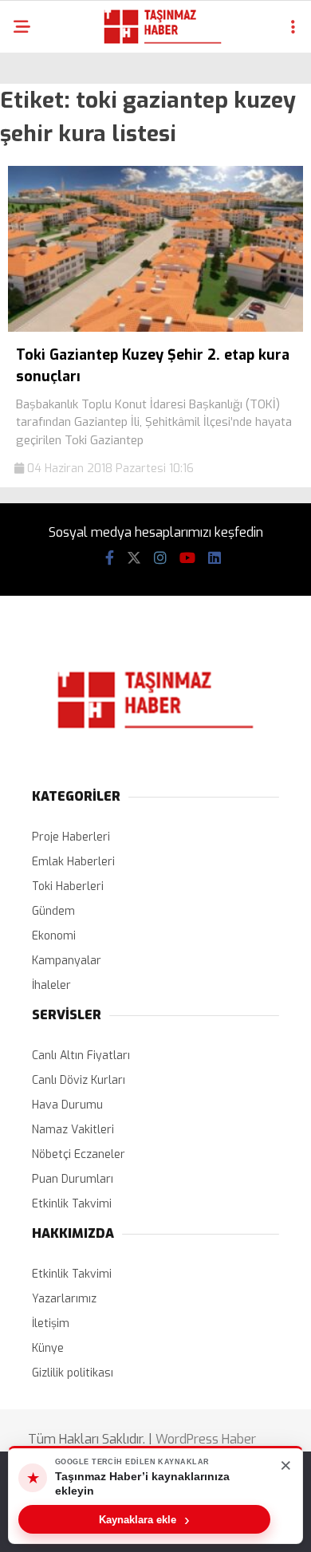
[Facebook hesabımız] (109, 558)
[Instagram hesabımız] (160, 558)
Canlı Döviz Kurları (78, 1080)
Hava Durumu (67, 1105)
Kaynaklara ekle (144, 1519)
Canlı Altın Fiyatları (81, 1055)
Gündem (53, 911)
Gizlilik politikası (72, 1373)
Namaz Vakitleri (73, 1129)
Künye (48, 1348)
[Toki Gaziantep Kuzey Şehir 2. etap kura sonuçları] (155, 328)
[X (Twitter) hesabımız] (134, 558)
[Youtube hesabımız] (187, 558)
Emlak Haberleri (73, 861)
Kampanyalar (66, 960)
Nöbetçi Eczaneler (78, 1154)
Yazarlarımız (64, 1298)
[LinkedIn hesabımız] (214, 558)
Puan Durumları (72, 1179)
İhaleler (51, 985)
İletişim (50, 1323)
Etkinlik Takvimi (72, 1203)
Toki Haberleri (68, 886)
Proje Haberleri (71, 837)
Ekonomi (54, 935)
